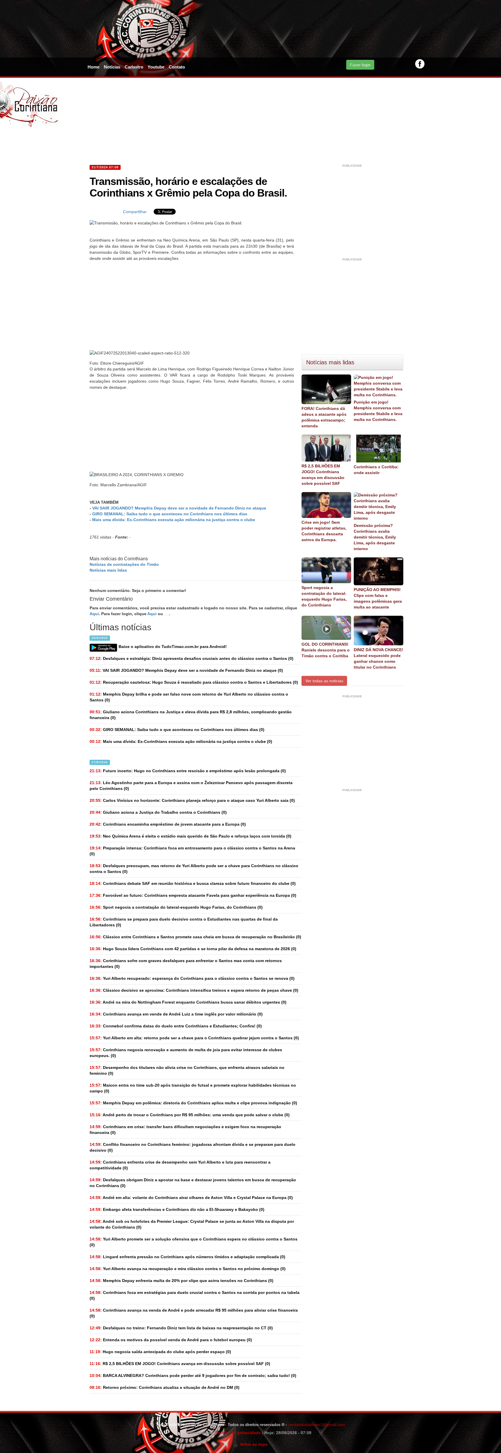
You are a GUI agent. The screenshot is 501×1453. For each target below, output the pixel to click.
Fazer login (360, 64)
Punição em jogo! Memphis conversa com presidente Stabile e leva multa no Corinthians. (378, 411)
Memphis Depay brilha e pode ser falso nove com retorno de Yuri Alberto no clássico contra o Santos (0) (189, 697)
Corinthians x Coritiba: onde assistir (376, 469)
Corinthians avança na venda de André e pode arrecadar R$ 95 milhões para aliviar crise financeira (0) (194, 1313)
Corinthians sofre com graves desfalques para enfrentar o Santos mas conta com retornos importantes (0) (186, 963)
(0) (186, 670)
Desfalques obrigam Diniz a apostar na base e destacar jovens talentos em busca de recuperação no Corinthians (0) (193, 1182)
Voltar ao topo (253, 1444)
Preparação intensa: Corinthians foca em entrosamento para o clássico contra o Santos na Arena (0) (192, 851)
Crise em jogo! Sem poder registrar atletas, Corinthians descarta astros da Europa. (324, 531)
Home (93, 66)
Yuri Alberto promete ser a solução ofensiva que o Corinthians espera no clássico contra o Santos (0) (193, 1242)
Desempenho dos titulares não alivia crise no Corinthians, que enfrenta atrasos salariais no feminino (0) (187, 1070)
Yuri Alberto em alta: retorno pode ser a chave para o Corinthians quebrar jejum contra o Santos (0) (194, 1038)
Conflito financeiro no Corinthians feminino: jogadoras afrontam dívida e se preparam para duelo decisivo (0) (192, 1147)
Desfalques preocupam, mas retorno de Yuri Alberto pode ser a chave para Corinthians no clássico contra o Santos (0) (194, 868)
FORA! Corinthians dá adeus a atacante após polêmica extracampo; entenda (324, 417)
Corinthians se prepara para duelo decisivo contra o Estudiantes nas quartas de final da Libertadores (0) (184, 922)
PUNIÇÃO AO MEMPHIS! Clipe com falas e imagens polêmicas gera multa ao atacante (378, 598)
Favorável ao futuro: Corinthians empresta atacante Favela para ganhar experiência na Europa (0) (193, 895)
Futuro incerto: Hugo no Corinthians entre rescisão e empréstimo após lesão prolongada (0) (188, 770)
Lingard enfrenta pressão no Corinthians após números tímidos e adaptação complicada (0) (187, 1256)
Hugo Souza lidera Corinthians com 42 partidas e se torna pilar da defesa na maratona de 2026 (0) (193, 948)
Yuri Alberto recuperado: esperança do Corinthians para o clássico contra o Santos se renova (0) (192, 978)
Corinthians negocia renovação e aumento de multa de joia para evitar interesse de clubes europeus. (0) (186, 1052)
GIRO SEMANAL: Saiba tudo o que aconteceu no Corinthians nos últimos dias (169, 514)
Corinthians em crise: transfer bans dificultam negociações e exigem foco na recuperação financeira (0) (185, 1129)
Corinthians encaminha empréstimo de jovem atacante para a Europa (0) (168, 824)
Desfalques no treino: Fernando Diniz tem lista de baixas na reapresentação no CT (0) (181, 1328)
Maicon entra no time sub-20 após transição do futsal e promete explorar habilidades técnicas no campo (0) (193, 1088)
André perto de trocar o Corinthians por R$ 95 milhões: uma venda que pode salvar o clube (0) (190, 1114)
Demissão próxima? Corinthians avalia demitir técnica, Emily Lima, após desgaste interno (375, 537)
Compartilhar (135, 211)
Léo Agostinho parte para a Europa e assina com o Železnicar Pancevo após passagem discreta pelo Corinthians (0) (191, 785)
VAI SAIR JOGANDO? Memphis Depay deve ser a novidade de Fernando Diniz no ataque (179, 508)
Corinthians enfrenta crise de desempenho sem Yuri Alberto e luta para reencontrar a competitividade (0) (180, 1165)
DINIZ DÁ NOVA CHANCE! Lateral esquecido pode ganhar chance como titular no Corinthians (378, 658)
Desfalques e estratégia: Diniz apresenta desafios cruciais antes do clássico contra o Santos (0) (191, 658)
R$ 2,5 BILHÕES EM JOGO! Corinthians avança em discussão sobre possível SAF (323, 475)
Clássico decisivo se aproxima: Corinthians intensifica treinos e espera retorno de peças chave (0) (194, 990)
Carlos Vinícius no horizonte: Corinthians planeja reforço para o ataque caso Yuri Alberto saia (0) (192, 800)
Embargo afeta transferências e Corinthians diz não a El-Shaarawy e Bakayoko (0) (177, 1209)
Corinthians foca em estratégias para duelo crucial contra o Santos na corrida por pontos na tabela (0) (194, 1295)
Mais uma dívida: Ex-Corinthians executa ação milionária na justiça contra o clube (173, 519)
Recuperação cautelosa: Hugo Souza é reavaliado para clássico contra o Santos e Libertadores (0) (194, 682)
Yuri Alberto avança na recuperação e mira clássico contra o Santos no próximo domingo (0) (188, 1268)
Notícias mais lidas (108, 570)
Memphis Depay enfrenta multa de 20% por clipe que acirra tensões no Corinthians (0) (181, 1280)
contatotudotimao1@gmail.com (316, 1424)
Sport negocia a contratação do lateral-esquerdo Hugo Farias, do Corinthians (324, 596)
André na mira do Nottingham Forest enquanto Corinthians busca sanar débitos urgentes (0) (188, 1002)
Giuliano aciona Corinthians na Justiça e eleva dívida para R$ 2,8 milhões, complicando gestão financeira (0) (191, 715)
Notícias (112, 66)
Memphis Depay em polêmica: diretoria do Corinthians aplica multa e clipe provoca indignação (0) (193, 1103)
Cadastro (134, 66)
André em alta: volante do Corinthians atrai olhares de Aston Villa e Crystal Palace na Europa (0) (191, 1197)
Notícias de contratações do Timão (124, 564)
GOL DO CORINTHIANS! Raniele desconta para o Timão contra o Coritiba (326, 650)
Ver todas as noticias (324, 680)
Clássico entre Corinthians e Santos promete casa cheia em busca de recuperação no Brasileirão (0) (195, 937)
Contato (177, 66)
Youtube (156, 66)
